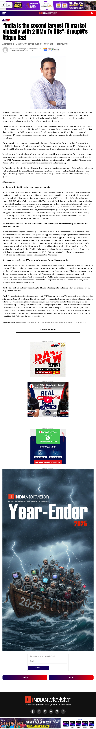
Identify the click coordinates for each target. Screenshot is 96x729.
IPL (66, 322)
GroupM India (57, 322)
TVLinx (24, 677)
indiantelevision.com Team (22, 51)
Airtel (34, 322)
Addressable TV (23, 322)
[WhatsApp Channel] (63, 711)
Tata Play (82, 322)
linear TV (73, 322)
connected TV (44, 322)
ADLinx (71, 677)
